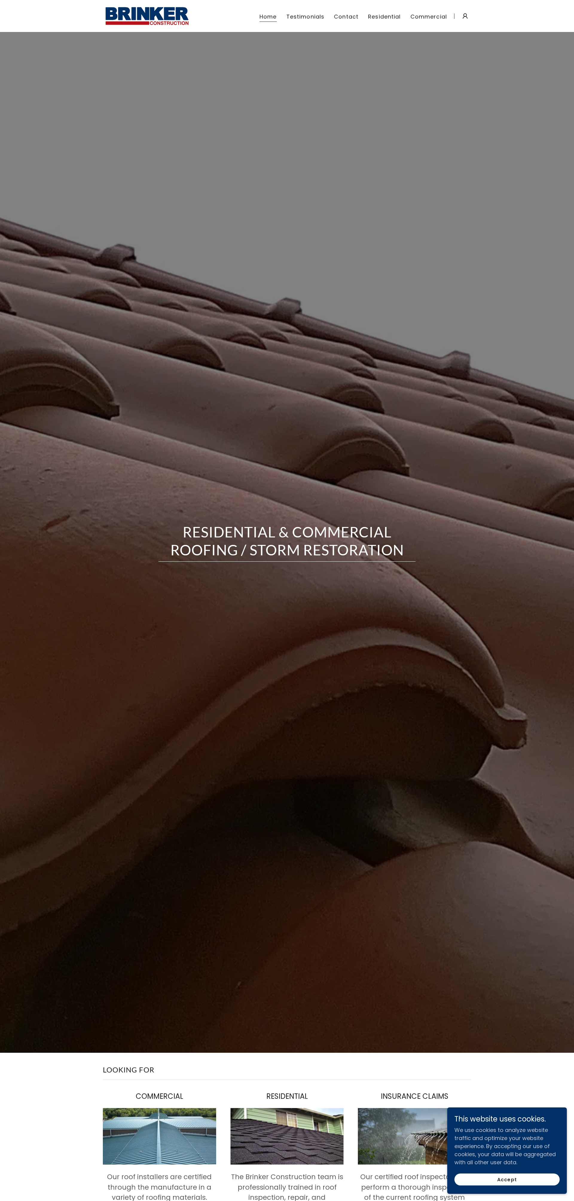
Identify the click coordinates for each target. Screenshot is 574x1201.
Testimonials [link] (305, 16)
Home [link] (268, 16)
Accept (507, 1179)
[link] (147, 15)
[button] (465, 16)
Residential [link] (384, 16)
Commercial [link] (428, 16)
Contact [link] (346, 16)
